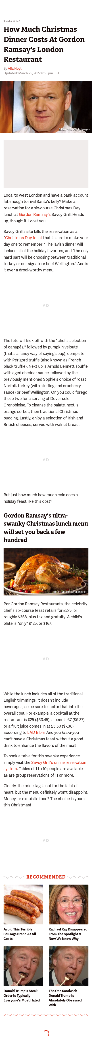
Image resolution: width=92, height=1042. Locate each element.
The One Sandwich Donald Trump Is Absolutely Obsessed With (65, 998)
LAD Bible (35, 732)
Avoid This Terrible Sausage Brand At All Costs (20, 934)
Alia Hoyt (15, 68)
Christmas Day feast (23, 237)
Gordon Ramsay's (35, 214)
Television (12, 21)
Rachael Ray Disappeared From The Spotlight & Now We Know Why (68, 934)
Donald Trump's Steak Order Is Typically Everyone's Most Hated (22, 996)
